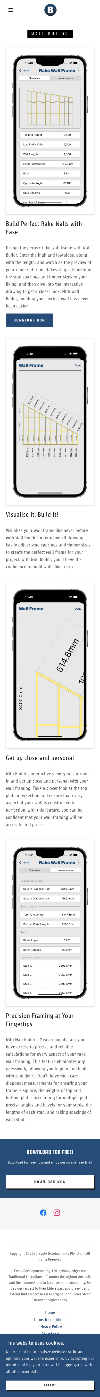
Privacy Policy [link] (50, 1326)
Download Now (29, 320)
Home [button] (50, 1312)
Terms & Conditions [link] (50, 1319)
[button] (11, 10)
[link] (50, 10)
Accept (50, 1385)
